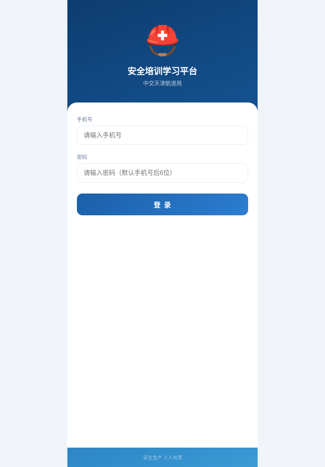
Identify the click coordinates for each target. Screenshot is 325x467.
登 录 (163, 205)
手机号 (84, 119)
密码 (82, 157)
